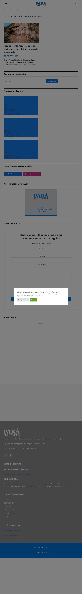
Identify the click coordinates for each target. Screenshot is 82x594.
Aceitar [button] (33, 300)
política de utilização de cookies (29, 296)
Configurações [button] (22, 300)
